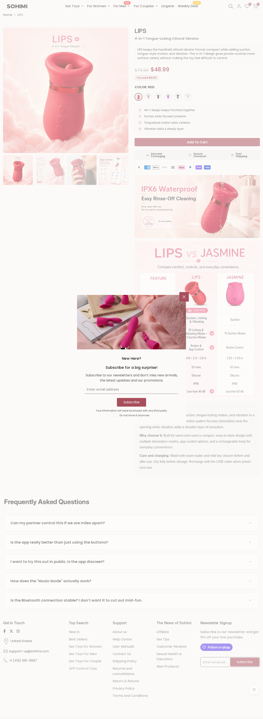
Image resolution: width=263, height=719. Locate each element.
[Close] (184, 297)
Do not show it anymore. (135, 415)
